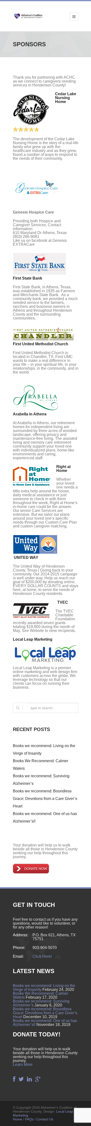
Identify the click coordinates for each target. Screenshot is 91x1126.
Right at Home (63, 469)
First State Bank (27, 278)
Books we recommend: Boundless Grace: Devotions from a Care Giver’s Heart (45, 798)
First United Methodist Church (40, 344)
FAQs (29, 1119)
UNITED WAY (26, 557)
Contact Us (44, 1119)
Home (17, 1119)
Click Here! (42, 956)
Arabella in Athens (30, 414)
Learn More (23, 1064)
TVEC (62, 602)
